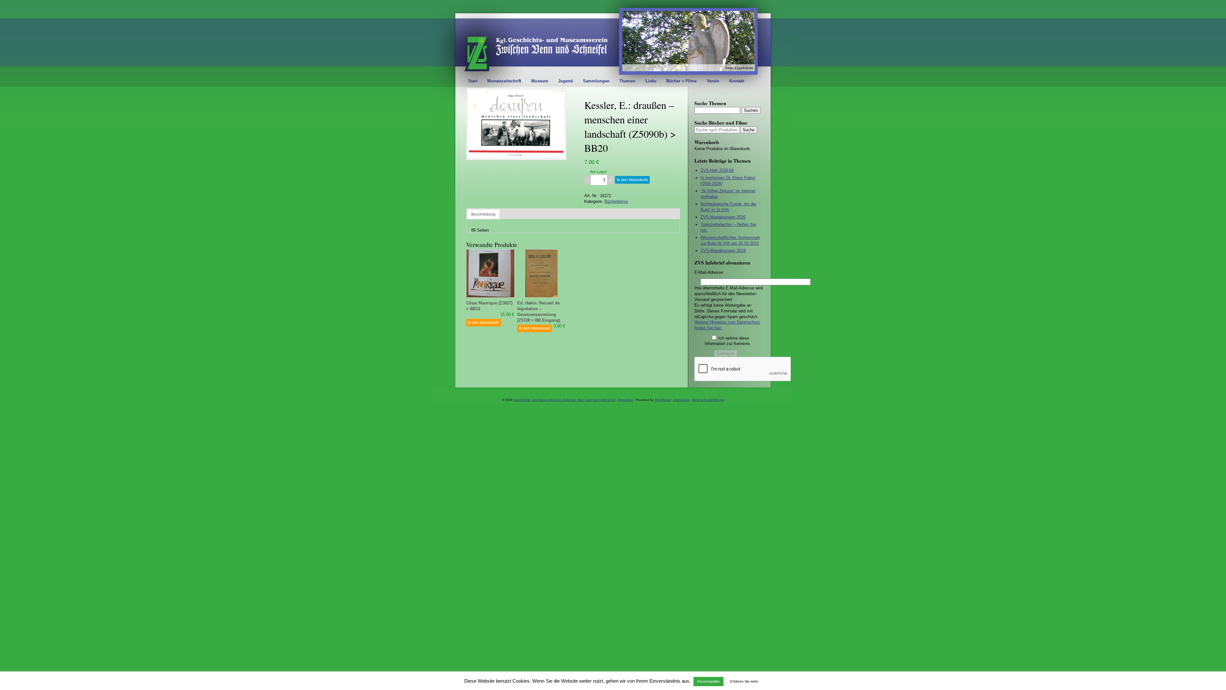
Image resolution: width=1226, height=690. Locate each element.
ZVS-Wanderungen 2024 (722, 250)
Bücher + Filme (681, 81)
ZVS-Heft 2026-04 (717, 170)
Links (651, 81)
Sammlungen (596, 81)
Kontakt (736, 81)
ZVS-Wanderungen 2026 (722, 217)
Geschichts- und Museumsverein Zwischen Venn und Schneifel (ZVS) (565, 400)
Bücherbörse (616, 201)
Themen (627, 81)
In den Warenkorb (632, 180)
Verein (713, 81)
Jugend (565, 81)
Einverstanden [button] (708, 681)
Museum (539, 81)
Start (472, 81)
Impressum (681, 400)
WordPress (662, 400)
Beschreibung (483, 214)
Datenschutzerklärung (708, 400)
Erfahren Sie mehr (744, 681)
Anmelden (625, 400)
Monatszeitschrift (504, 81)
